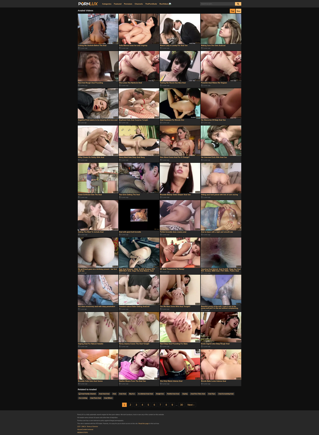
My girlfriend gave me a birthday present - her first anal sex (97, 270)
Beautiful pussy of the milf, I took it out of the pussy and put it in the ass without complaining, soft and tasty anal (219, 307)
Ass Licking (83, 398)
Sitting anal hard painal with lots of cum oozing (219, 195)
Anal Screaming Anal (225, 394)
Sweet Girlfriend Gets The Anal (90, 195)
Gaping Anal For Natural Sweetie (90, 344)
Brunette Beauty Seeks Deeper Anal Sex (175, 195)
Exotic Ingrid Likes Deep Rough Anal (215, 344)
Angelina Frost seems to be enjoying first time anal (98, 120)
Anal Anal (122, 394)
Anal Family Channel (88, 394)
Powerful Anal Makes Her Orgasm (214, 83)
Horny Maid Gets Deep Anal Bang (132, 157)
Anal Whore (108, 398)
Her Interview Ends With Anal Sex (214, 157)
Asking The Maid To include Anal (91, 232)
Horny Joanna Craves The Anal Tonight (134, 344)
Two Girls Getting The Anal (129, 195)
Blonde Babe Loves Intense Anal (213, 381)
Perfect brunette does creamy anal (173, 232)
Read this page (143, 423)
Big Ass (132, 394)
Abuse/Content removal (85, 429)
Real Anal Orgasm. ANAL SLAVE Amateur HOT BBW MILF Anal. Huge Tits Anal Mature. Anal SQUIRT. (137, 270)
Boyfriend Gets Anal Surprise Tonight (133, 120)
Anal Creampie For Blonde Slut (172, 120)
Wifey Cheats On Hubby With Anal (91, 157)
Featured (117, 4)
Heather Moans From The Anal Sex (132, 381)
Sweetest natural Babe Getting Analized (134, 306)
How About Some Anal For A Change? (175, 157)
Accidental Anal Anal (145, 394)
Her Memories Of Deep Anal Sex (213, 120)
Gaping (184, 394)
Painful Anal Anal (173, 394)
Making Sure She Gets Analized (213, 45)
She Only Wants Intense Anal (171, 381)
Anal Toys (211, 394)
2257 (79, 426)
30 (181, 404)
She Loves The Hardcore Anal (130, 83)
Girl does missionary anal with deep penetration (96, 306)
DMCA (83, 426)
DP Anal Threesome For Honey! (172, 269)
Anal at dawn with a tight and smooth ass (217, 232)
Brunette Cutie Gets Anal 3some (90, 381)
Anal (114, 394)
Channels (139, 4)
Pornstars (128, 4)
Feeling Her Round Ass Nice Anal (173, 83)
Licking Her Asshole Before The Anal (92, 45)
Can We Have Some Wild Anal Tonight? (175, 306)
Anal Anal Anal (104, 394)
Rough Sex (160, 394)
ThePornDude (151, 4)
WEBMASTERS (82, 432)
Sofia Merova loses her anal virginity (133, 45)
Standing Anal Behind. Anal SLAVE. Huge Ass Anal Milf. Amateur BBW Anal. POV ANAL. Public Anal (221, 270)
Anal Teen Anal (95, 398)
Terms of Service (92, 426)
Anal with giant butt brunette (130, 232)
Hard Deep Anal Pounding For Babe (174, 344)
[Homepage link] (88, 3)
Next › (191, 404)
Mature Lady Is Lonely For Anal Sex (174, 45)
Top (232, 11)
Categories (106, 4)
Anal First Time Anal (198, 394)
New (238, 11)
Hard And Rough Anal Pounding (90, 83)
